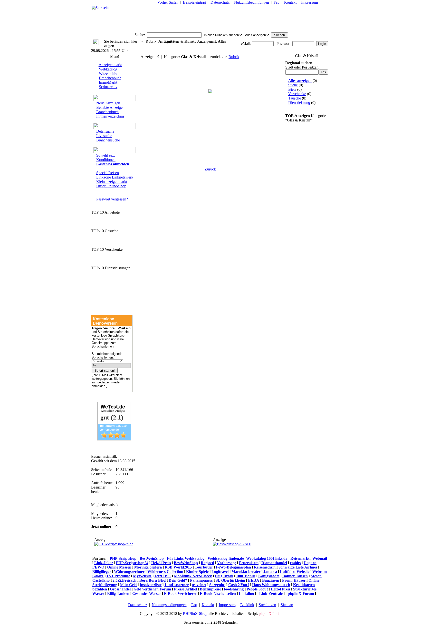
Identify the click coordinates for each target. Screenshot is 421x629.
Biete (292, 89)
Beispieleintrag (194, 2)
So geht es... (105, 155)
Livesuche (104, 136)
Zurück (210, 169)
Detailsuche (105, 131)
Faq (276, 2)
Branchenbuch (110, 78)
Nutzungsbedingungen (251, 2)
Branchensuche (108, 140)
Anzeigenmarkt (110, 65)
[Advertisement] (210, 134)
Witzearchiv (108, 73)
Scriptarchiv (108, 87)
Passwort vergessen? (112, 199)
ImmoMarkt (108, 82)
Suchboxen (267, 605)
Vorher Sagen (167, 2)
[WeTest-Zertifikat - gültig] (114, 439)
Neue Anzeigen (108, 103)
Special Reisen (107, 173)
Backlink (247, 605)
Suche (293, 85)
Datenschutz (220, 2)
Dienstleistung (299, 102)
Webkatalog (108, 69)
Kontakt (290, 2)
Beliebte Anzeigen (110, 107)
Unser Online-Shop (111, 186)
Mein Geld (128, 585)
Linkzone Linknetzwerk (114, 177)
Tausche (294, 98)
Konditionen (105, 160)
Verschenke (297, 94)
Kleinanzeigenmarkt (111, 182)
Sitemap (287, 605)
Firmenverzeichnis (110, 116)
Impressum (309, 2)
